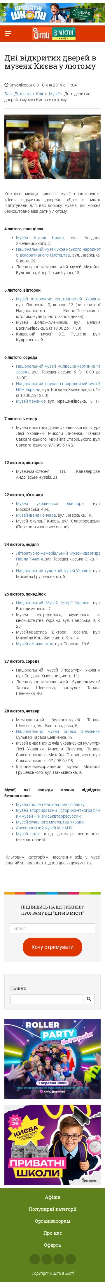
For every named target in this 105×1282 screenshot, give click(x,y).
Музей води (29, 833)
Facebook (34, 1259)
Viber (70, 1259)
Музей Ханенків (31, 401)
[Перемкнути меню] (8, 33)
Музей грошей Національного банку (50, 804)
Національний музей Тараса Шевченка (58, 731)
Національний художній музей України (53, 570)
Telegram (58, 1259)
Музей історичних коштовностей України (58, 299)
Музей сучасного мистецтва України (50, 822)
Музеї (54, 93)
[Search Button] (89, 999)
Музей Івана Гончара (36, 515)
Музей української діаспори (50, 503)
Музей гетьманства (34, 643)
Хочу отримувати (53, 947)
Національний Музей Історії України (53, 603)
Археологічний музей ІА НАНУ (44, 828)
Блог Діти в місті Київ (24, 93)
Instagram (46, 1259)
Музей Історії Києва (40, 237)
